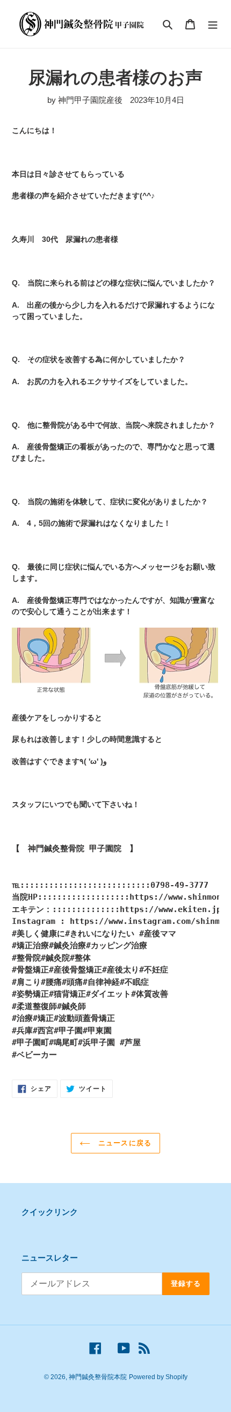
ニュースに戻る (123, 1143)
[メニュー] (212, 24)
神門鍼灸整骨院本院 (98, 1377)
